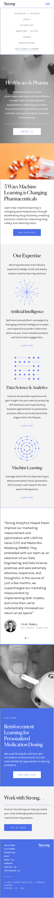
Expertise (9, 852)
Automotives (27, 25)
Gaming (27, 37)
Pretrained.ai (12, 870)
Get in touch (18, 827)
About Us (9, 860)
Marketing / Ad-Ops (27, 31)
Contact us (27, 131)
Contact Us (10, 867)
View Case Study (27, 775)
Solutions (9, 845)
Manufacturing (27, 43)
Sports (27, 19)
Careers (8, 863)
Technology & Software (27, 13)
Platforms (9, 849)
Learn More (27, 345)
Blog (6, 856)
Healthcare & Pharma (27, 49)
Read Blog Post (27, 232)
